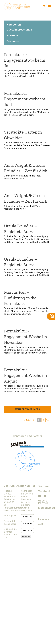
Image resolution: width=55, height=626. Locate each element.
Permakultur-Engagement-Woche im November (25, 336)
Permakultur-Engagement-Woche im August (25, 375)
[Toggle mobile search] (44, 6)
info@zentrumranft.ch (15, 507)
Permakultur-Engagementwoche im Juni (24, 99)
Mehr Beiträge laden (27, 409)
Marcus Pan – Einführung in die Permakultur (20, 298)
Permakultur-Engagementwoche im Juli (24, 60)
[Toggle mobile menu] (49, 6)
